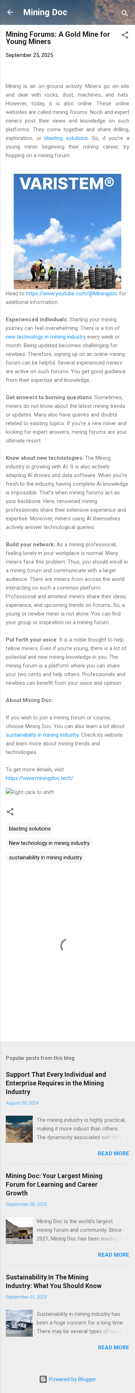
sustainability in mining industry (42, 735)
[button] (125, 36)
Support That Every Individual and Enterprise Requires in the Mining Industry (56, 1083)
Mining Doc (45, 12)
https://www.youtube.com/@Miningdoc (72, 293)
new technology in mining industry (46, 337)
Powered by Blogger (72, 1379)
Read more (113, 1153)
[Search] (125, 15)
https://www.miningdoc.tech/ (39, 778)
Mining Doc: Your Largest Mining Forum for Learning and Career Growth (54, 1184)
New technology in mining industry (49, 843)
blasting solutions (66, 138)
